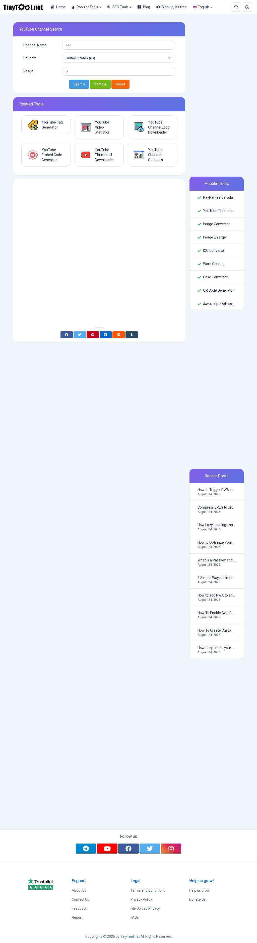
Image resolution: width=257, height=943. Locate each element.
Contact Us (80, 899)
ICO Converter (214, 251)
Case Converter (215, 277)
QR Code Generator (218, 290)
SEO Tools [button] (120, 7)
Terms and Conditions (148, 890)
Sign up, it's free (174, 7)
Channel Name (35, 45)
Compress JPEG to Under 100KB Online (217, 507)
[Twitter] (80, 334)
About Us (79, 890)
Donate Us (197, 899)
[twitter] (150, 849)
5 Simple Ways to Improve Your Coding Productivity (217, 578)
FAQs (135, 917)
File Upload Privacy (145, 908)
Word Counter (214, 264)
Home (61, 7)
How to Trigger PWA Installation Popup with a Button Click (217, 490)
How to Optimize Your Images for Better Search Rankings (217, 542)
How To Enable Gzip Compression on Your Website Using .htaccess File (217, 613)
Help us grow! (199, 890)
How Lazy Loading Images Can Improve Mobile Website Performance (217, 525)
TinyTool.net (130, 936)
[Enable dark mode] (247, 7)
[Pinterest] (93, 334)
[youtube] (107, 849)
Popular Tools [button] (87, 7)
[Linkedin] (106, 334)
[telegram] (86, 849)
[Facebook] (66, 334)
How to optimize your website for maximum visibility (217, 648)
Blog (146, 7)
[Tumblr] (131, 334)
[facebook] (128, 849)
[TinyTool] (25, 7)
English (203, 7)
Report (77, 917)
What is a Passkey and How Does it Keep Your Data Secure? (217, 560)
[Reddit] (118, 334)
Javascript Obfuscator (219, 304)
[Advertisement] (99, 218)
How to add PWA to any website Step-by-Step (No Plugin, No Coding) (217, 595)
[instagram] (171, 849)
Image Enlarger (215, 237)
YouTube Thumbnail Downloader (219, 211)
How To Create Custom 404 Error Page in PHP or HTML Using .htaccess (217, 630)
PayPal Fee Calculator (219, 197)
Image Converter (216, 224)
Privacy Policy (141, 899)
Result (28, 71)
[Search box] (236, 7)
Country (29, 58)
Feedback (79, 908)
